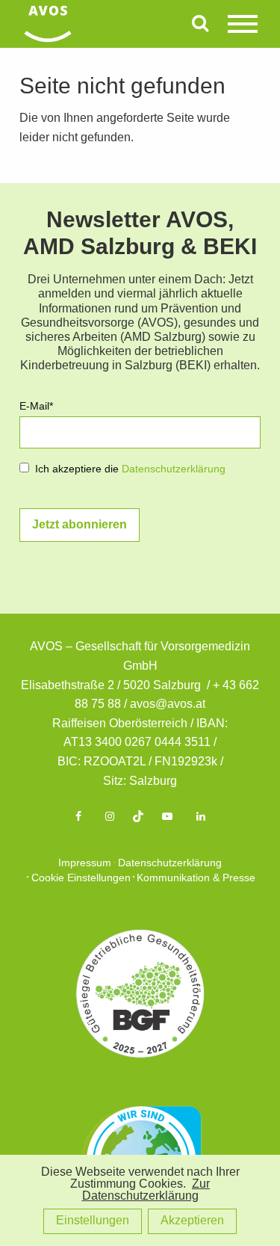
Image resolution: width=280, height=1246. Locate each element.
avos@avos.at (167, 704)
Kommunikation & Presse (196, 878)
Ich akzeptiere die (130, 469)
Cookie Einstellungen (81, 878)
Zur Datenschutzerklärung (146, 1190)
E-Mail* (36, 407)
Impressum (84, 863)
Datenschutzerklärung (173, 469)
